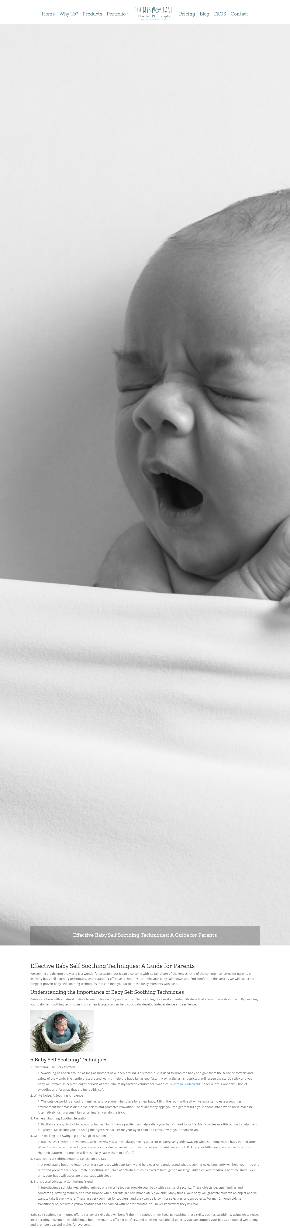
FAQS (220, 14)
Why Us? (68, 14)
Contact (239, 14)
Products (92, 14)
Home (48, 14)
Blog (204, 14)
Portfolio (116, 14)
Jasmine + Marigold (186, 1084)
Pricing (187, 14)
